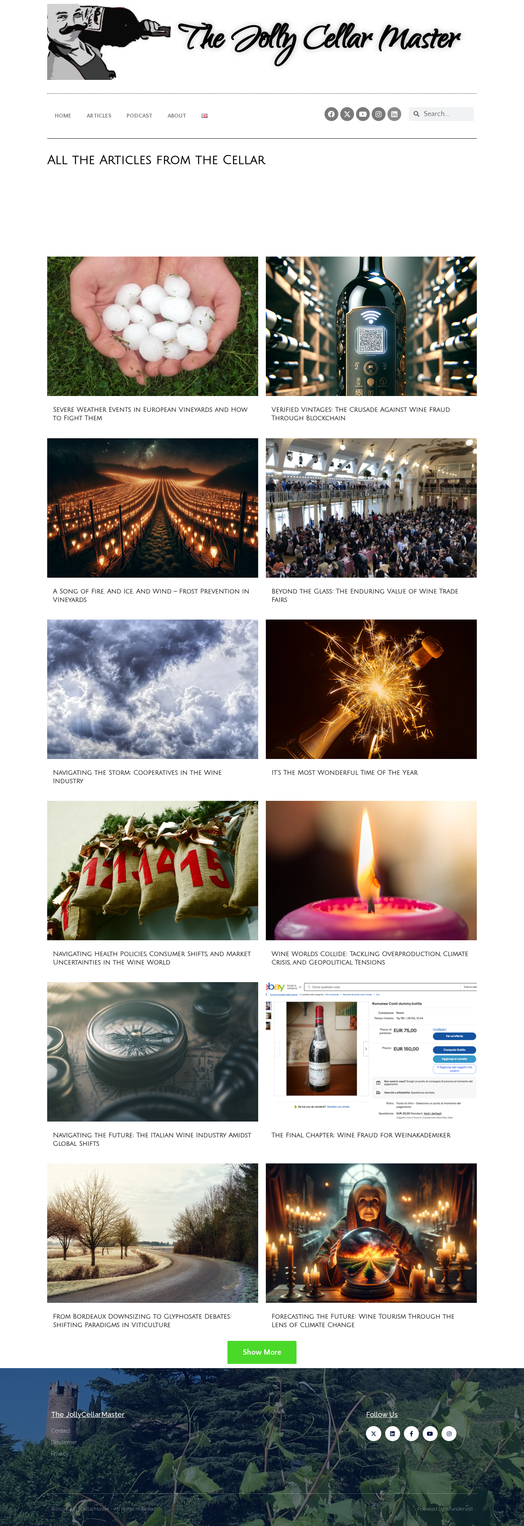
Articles (99, 116)
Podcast (139, 116)
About (177, 116)
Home (63, 116)
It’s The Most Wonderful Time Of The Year (345, 772)
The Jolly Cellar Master (318, 41)
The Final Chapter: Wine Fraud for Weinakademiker (361, 1135)
